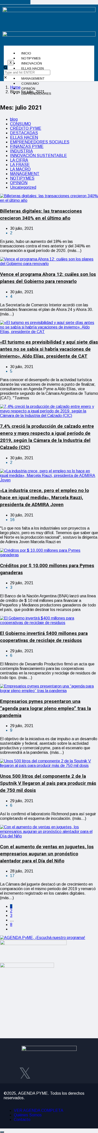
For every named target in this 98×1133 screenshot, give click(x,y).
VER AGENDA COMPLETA (38, 1110)
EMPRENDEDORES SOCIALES (39, 142)
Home (15, 87)
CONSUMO (20, 124)
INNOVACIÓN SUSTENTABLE (38, 155)
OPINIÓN (18, 183)
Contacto (22, 1119)
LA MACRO (20, 169)
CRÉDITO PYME (25, 128)
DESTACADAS (24, 133)
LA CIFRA (19, 160)
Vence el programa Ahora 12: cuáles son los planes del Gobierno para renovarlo (48, 278)
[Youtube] (54, 1072)
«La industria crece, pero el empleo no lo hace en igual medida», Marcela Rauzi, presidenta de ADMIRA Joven (44, 497)
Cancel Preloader (15, 2)
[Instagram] (39, 1072)
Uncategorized (23, 187)
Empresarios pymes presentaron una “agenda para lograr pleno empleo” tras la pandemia (45, 708)
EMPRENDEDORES (36, 93)
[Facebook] (10, 1072)
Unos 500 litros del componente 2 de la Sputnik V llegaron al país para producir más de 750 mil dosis (48, 783)
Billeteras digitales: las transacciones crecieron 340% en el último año (41, 215)
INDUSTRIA (21, 151)
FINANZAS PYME (26, 146)
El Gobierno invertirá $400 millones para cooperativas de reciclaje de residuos (44, 637)
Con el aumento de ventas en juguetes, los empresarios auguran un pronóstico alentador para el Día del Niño (47, 853)
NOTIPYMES (22, 178)
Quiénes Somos (28, 1115)
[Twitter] (25, 1072)
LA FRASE (20, 165)
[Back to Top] (2, 1132)
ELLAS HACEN (24, 137)
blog (14, 119)
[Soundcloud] (69, 1072)
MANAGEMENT (24, 174)
